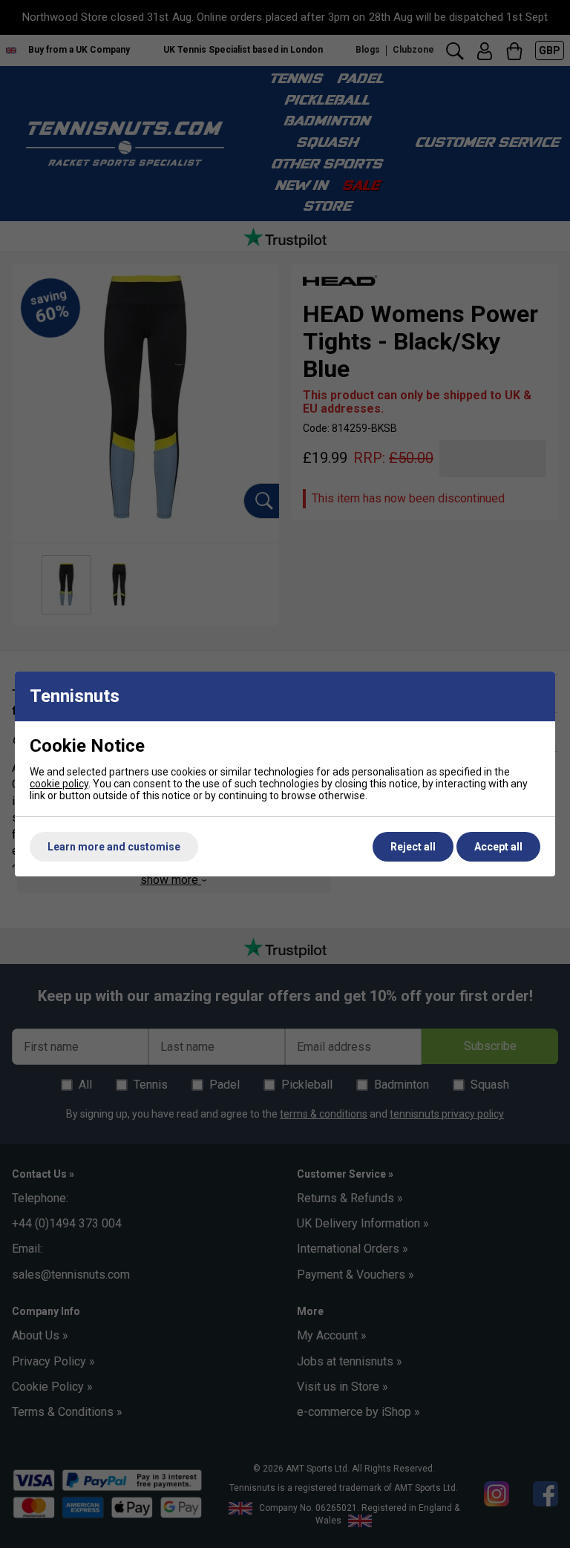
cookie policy (59, 784)
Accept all (498, 847)
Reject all (413, 847)
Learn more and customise (114, 847)
